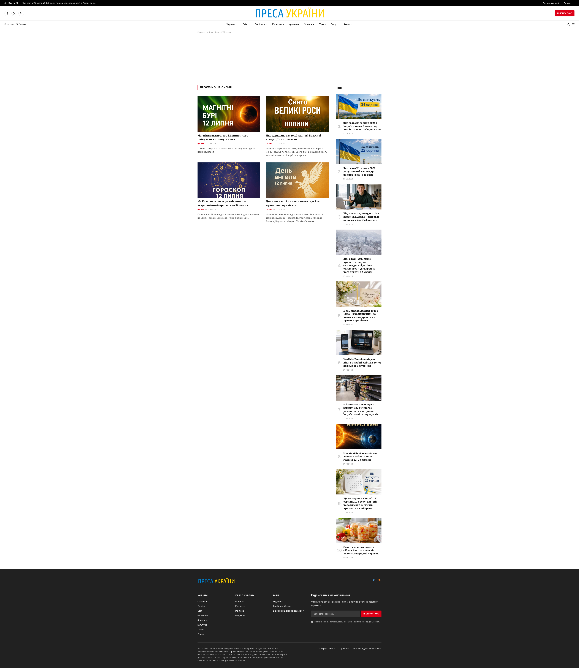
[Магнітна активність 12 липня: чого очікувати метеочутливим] (229, 114)
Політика (260, 24)
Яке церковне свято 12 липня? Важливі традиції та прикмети (293, 137)
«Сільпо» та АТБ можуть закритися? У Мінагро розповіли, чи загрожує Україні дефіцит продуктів (360, 409)
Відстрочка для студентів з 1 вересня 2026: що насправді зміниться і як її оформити (362, 217)
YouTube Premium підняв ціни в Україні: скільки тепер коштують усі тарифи (362, 362)
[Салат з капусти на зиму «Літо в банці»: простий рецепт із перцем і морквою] (358, 530)
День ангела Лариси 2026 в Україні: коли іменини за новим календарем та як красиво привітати (360, 315)
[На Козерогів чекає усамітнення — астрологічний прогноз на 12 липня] (229, 180)
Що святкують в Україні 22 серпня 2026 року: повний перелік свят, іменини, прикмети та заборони (360, 503)
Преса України (237, 651)
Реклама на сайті (551, 3)
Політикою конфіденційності (366, 622)
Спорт (334, 24)
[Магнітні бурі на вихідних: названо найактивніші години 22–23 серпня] (358, 436)
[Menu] (573, 24)
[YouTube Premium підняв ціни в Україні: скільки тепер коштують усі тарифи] (358, 342)
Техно (322, 24)
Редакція (568, 3)
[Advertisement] (289, 59)
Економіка (278, 24)
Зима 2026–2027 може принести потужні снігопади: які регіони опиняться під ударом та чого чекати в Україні (359, 265)
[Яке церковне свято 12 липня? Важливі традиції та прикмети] (297, 114)
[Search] (568, 24)
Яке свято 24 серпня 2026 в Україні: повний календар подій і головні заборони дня (362, 126)
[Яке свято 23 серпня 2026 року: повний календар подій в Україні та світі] (358, 151)
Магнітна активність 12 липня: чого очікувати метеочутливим (223, 137)
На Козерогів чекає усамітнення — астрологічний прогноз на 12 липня (223, 203)
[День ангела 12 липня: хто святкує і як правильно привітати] (297, 180)
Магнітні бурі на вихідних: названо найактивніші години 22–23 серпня (360, 456)
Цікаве (346, 24)
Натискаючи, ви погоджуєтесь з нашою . (347, 622)
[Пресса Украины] (289, 13)
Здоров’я (309, 24)
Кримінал (294, 24)
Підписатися (564, 13)
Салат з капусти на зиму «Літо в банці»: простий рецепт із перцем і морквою (361, 550)
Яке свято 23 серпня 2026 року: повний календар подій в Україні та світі (60, 3)
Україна (230, 24)
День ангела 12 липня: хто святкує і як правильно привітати (293, 203)
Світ (244, 24)
